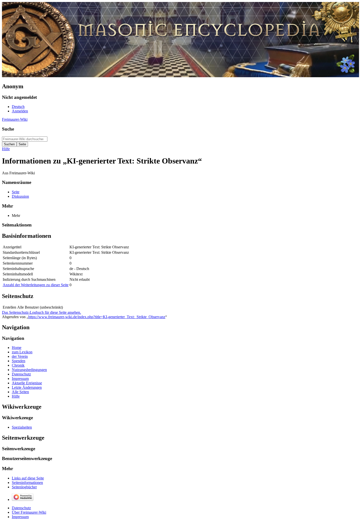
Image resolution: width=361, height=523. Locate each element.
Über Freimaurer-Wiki (29, 512)
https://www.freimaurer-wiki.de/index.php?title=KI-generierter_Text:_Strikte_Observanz (96, 317)
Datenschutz (21, 508)
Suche (8, 129)
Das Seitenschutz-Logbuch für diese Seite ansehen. (41, 312)
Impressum (20, 517)
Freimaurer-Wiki (15, 119)
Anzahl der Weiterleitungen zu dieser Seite (36, 285)
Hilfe (6, 149)
